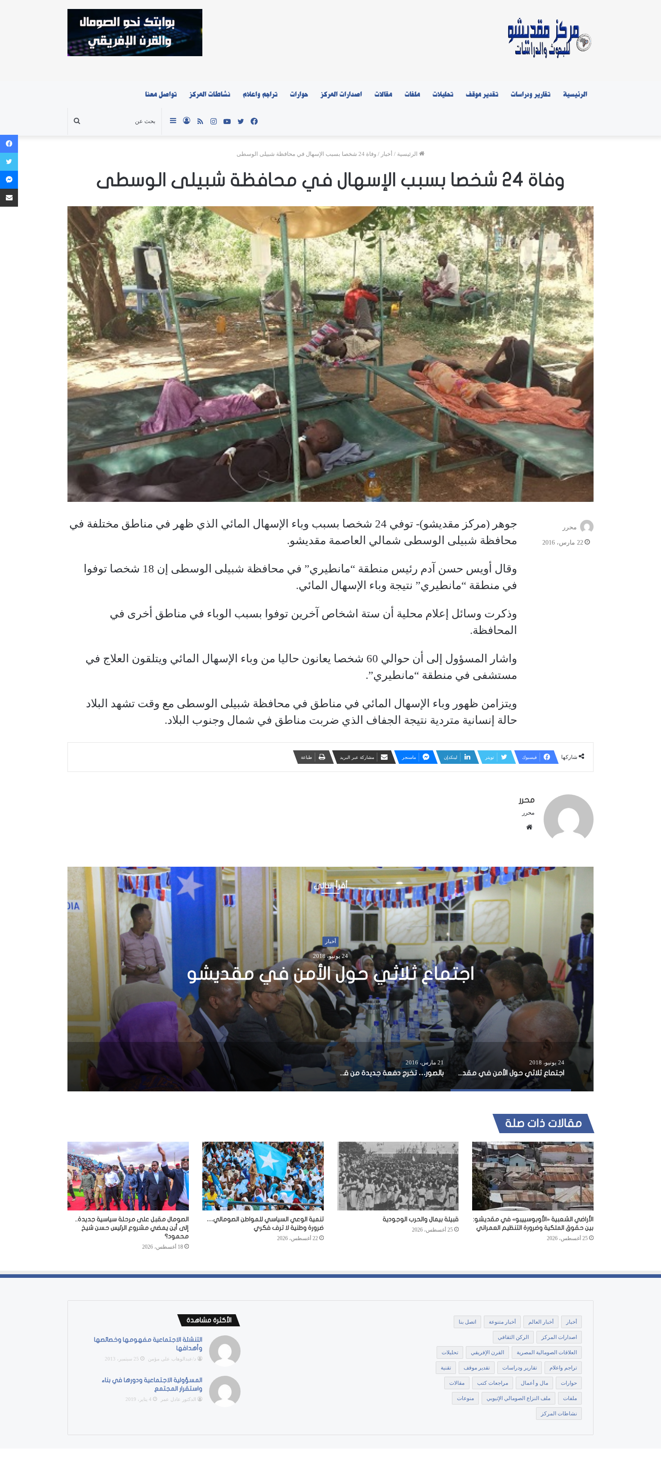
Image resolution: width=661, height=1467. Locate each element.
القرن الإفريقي (487, 1352)
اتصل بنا (467, 1322)
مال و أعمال (534, 1383)
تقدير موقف (482, 94)
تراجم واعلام (260, 94)
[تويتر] (9, 162)
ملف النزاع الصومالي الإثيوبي (518, 1398)
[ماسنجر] (9, 180)
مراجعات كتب (492, 1383)
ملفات (412, 94)
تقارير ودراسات (530, 94)
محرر (570, 527)
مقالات (383, 94)
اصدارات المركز (341, 94)
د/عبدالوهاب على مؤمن (172, 1358)
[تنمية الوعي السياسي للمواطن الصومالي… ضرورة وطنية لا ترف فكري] (263, 1176)
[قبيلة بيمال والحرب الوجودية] (398, 1176)
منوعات (465, 1398)
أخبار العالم (541, 1322)
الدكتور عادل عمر (178, 1399)
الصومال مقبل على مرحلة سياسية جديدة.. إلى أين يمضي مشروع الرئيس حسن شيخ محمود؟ (132, 1228)
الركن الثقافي (513, 1337)
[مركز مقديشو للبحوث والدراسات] (549, 40)
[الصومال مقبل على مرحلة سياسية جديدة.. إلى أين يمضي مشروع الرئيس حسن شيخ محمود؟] (128, 1176)
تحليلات (443, 94)
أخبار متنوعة (502, 1322)
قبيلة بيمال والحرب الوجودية (421, 1219)
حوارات (299, 94)
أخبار (387, 154)
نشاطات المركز (209, 94)
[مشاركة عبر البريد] (9, 198)
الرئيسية (575, 94)
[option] (330, 979)
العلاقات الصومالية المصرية (547, 1352)
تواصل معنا (161, 94)
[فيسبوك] (9, 144)
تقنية (446, 1368)
